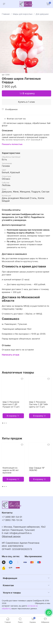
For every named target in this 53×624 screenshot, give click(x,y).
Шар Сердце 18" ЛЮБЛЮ (37, 469)
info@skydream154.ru (20, 533)
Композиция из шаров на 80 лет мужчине (11, 470)
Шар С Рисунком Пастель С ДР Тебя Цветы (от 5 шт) (38, 404)
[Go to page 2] (4, 486)
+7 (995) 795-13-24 (12, 520)
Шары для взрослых (23, 14)
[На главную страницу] (26, 4)
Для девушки (42, 14)
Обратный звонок (11, 536)
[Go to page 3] (6, 486)
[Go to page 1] (2, 486)
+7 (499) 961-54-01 (12, 517)
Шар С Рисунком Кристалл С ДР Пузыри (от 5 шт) (11, 404)
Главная (6, 14)
